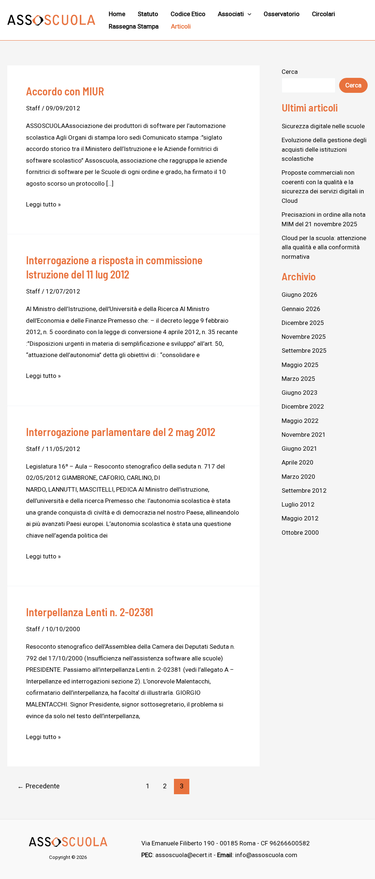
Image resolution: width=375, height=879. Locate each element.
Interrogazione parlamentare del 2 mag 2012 (120, 431)
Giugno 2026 (300, 294)
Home (117, 14)
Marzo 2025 (298, 378)
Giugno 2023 (300, 392)
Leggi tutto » (43, 203)
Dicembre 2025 (303, 322)
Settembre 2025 (304, 350)
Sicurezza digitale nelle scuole (323, 126)
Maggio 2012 (300, 518)
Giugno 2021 (300, 448)
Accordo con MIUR (65, 91)
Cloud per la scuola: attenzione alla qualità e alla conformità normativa (324, 247)
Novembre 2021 (304, 434)
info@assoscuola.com (266, 855)
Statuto (148, 14)
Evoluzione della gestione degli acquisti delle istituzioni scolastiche (324, 149)
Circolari (323, 14)
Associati (231, 14)
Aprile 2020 (297, 462)
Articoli (181, 26)
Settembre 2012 (304, 490)
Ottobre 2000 (300, 532)
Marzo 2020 (298, 476)
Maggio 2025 (300, 364)
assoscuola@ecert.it (183, 855)
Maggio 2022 (300, 420)
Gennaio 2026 (301, 308)
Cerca (290, 71)
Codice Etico (188, 14)
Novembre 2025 (304, 336)
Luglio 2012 (298, 504)
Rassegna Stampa (134, 26)
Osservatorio (282, 14)
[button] (247, 14)
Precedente (38, 786)
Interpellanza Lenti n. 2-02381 (89, 611)
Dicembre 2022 (303, 406)
